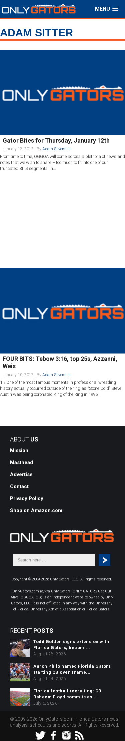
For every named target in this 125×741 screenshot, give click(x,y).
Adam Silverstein (57, 149)
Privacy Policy (26, 498)
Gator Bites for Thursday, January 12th (56, 140)
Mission (19, 450)
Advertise (21, 474)
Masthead (21, 462)
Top (119, 735)
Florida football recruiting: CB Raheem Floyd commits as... (67, 693)
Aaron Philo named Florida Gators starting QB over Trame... (72, 669)
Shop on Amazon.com (36, 510)
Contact (19, 486)
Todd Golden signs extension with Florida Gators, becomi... (71, 644)
